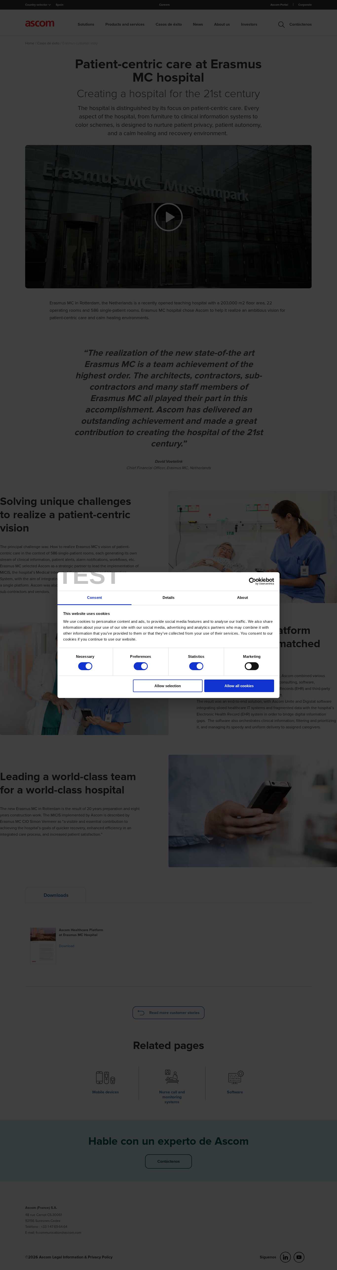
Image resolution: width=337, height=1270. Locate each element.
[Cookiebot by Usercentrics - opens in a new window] (252, 581)
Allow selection (167, 686)
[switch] (141, 666)
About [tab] (242, 597)
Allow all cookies (239, 686)
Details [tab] (169, 597)
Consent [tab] (94, 597)
